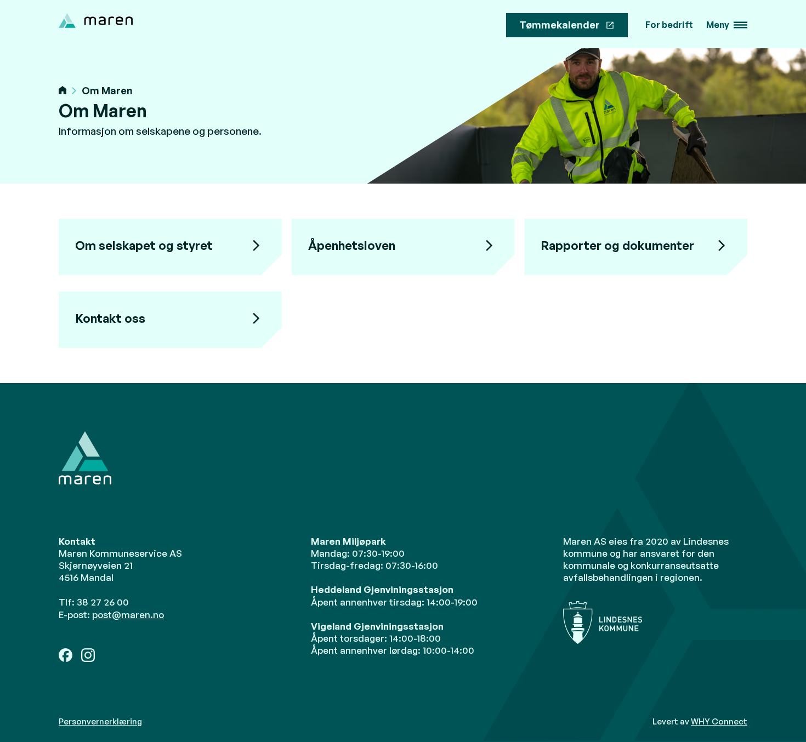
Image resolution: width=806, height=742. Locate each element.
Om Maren (107, 90)
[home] (96, 20)
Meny (717, 25)
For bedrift (669, 25)
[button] (726, 25)
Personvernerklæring (100, 722)
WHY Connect (719, 721)
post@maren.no (128, 614)
